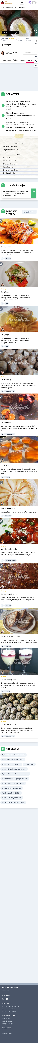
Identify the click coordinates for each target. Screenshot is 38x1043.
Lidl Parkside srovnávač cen (10, 1006)
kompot (6, 422)
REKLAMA (5, 1004)
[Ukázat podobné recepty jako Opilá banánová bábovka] (2, 646)
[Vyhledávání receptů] (26, 2)
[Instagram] (3, 999)
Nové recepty (6, 1018)
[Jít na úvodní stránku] (1, 7)
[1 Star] (26, 53)
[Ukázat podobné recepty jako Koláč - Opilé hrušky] (2, 516)
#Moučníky (8, 515)
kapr (5, 292)
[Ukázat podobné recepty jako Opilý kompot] (2, 434)
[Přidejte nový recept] (30, 2)
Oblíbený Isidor (9, 594)
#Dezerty (7, 477)
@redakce (9, 53)
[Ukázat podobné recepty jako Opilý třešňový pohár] (2, 691)
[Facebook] (7, 999)
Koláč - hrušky (8, 508)
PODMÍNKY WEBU (8, 1016)
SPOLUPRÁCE (7, 1028)
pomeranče (7, 247)
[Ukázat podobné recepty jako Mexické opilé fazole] (2, 560)
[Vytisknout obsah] (36, 65)
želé (4, 465)
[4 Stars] (32, 53)
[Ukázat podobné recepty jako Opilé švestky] (2, 391)
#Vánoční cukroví (9, 391)
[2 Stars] (28, 53)
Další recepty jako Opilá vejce (28, 211)
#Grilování (8, 258)
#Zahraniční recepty (10, 560)
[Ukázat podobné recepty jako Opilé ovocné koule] (2, 736)
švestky (6, 380)
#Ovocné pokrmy (9, 434)
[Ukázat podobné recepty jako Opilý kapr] (2, 303)
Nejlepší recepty (7, 1021)
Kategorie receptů (7, 1023)
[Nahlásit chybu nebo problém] (36, 57)
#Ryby (6, 303)
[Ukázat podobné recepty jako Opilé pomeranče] (2, 258)
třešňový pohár (9, 679)
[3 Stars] (30, 53)
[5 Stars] (34, 53)
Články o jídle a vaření (9, 1011)
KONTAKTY (6, 996)
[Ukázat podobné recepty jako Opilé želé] (2, 477)
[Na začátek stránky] (34, 1032)
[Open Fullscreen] (36, 31)
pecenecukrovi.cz (10, 987)
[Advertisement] (19, 76)
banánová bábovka (10, 637)
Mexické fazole (9, 549)
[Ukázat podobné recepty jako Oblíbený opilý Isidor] (2, 605)
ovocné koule (8, 724)
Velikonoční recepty (11, 33)
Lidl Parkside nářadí (8, 1009)
